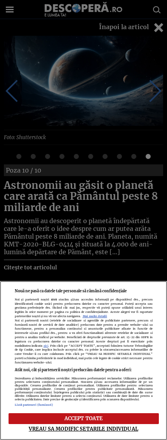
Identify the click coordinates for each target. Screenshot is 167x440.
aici (45, 345)
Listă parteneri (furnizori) (34, 405)
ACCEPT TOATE (83, 418)
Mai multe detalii (95, 316)
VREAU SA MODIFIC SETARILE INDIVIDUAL (83, 429)
